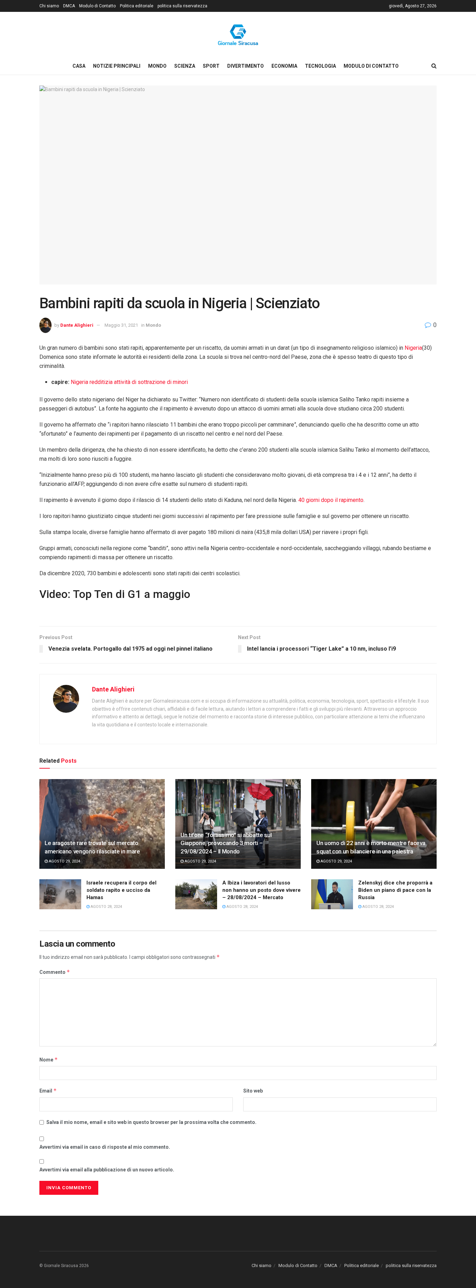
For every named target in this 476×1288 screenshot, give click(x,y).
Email (48, 1090)
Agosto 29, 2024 (64, 861)
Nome (48, 1059)
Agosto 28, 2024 (106, 906)
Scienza (184, 66)
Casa (78, 66)
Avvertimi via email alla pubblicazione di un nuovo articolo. (106, 1169)
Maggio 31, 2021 (121, 325)
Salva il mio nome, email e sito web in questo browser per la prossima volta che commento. (151, 1122)
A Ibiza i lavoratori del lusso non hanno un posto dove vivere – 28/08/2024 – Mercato (261, 890)
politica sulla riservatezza (182, 5)
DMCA (69, 5)
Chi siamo (49, 5)
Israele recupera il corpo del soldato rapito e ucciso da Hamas (121, 890)
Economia (284, 66)
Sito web (253, 1091)
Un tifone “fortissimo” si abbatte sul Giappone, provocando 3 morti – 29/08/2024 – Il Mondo (226, 843)
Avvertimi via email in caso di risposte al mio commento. (104, 1147)
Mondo (157, 66)
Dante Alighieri (76, 325)
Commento (54, 972)
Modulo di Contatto (97, 5)
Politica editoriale (136, 5)
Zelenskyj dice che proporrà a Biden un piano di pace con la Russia (395, 890)
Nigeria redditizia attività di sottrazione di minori (129, 382)
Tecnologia (320, 66)
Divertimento (245, 66)
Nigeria (413, 348)
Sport (211, 66)
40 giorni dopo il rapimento (330, 500)
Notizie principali (116, 66)
